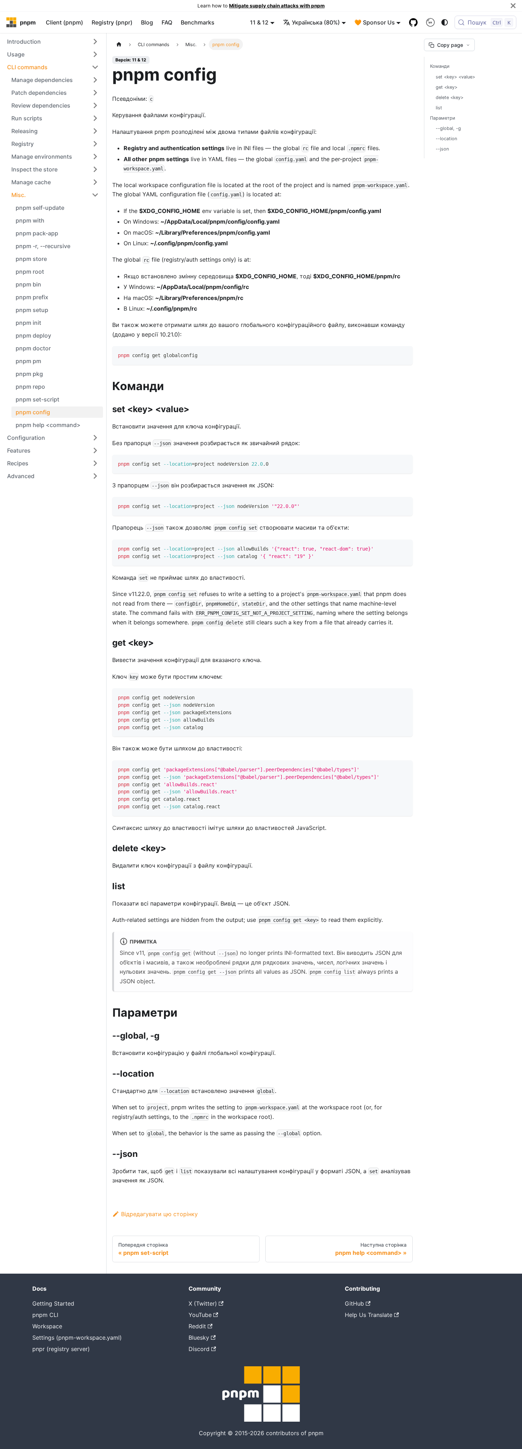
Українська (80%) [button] (316, 22)
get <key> (446, 87)
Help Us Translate (368, 1314)
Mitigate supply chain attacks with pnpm (277, 6)
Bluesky (199, 1337)
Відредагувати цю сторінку (159, 1214)
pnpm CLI (45, 1314)
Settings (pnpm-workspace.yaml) (77, 1337)
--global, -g (448, 128)
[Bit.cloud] (430, 22)
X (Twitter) (203, 1303)
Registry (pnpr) (112, 22)
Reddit (197, 1326)
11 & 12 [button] (259, 22)
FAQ (167, 22)
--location (446, 138)
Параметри (442, 118)
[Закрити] (513, 5)
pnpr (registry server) (61, 1348)
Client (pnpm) (64, 22)
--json (442, 149)
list (439, 107)
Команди (440, 66)
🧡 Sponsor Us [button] (374, 22)
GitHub (354, 1303)
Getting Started (53, 1303)
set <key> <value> (455, 77)
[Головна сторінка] (119, 44)
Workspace (47, 1326)
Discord (199, 1348)
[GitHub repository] (413, 22)
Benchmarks (197, 22)
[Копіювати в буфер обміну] (404, 355)
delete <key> (449, 97)
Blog (147, 22)
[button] (53, 41)
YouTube (200, 1314)
